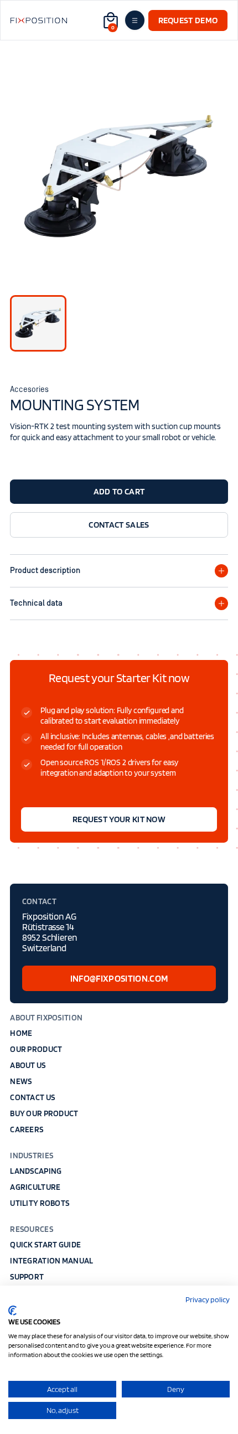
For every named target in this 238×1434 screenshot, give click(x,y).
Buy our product (44, 1113)
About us (27, 1065)
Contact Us (32, 1097)
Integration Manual (51, 1261)
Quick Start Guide (45, 1245)
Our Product (36, 1049)
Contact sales (119, 524)
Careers (26, 1129)
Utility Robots (39, 1203)
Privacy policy (207, 1299)
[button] (109, 20)
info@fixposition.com (119, 978)
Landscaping (35, 1171)
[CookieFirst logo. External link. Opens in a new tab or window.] (12, 1311)
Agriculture (35, 1187)
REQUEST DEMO (188, 20)
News (21, 1081)
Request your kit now (119, 819)
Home (21, 1033)
